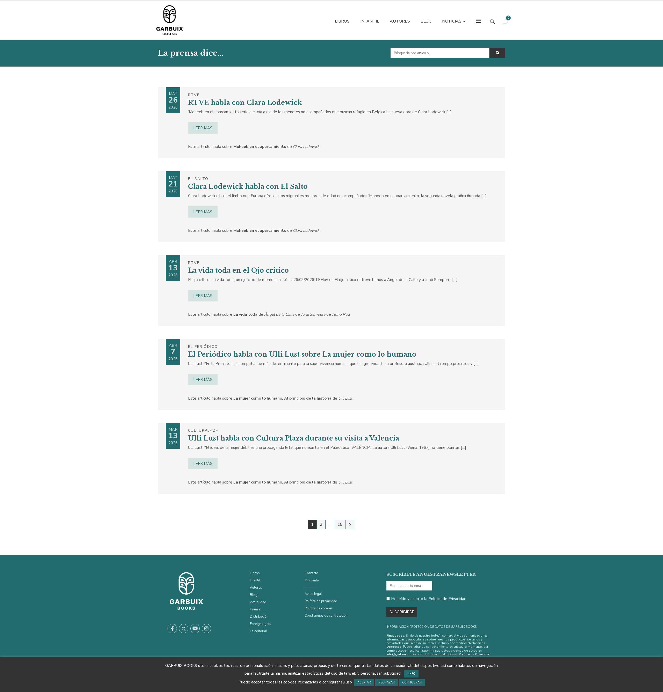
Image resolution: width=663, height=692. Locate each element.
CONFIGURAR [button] (412, 682)
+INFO (411, 674)
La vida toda (245, 314)
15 (339, 524)
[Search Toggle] (492, 22)
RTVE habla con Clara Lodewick (245, 103)
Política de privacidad (321, 601)
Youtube (195, 628)
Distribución (259, 616)
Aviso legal (313, 594)
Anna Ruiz (341, 314)
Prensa (255, 609)
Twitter (183, 628)
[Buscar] (497, 53)
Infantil (369, 21)
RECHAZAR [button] (386, 682)
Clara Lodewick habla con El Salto (248, 187)
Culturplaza (203, 430)
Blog (426, 21)
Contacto (311, 573)
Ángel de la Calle (279, 314)
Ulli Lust (345, 398)
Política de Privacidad (447, 598)
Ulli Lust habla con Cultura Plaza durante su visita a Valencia (293, 438)
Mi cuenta (312, 580)
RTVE (194, 94)
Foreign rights (260, 624)
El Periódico (203, 346)
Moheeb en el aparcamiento (259, 146)
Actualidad (258, 602)
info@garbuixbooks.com (404, 654)
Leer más (202, 128)
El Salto (198, 178)
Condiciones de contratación (326, 615)
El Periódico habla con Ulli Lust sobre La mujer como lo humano (302, 354)
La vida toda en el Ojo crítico (238, 270)
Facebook (172, 628)
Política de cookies (319, 608)
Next (350, 524)
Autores (400, 21)
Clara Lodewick (306, 146)
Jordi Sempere (313, 314)
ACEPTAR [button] (364, 682)
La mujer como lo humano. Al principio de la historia (282, 398)
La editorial (258, 631)
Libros (342, 21)
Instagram (206, 628)
